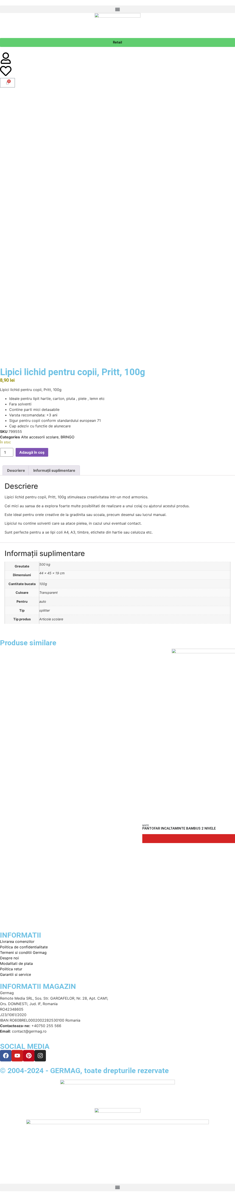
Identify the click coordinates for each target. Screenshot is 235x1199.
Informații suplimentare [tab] (54, 470)
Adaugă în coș (32, 452)
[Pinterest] (28, 1055)
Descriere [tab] (16, 470)
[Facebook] (5, 1055)
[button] (117, 9)
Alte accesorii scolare (40, 437)
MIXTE (145, 825)
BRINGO (67, 437)
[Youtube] (17, 1055)
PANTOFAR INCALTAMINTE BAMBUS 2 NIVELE (179, 828)
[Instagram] (40, 1055)
